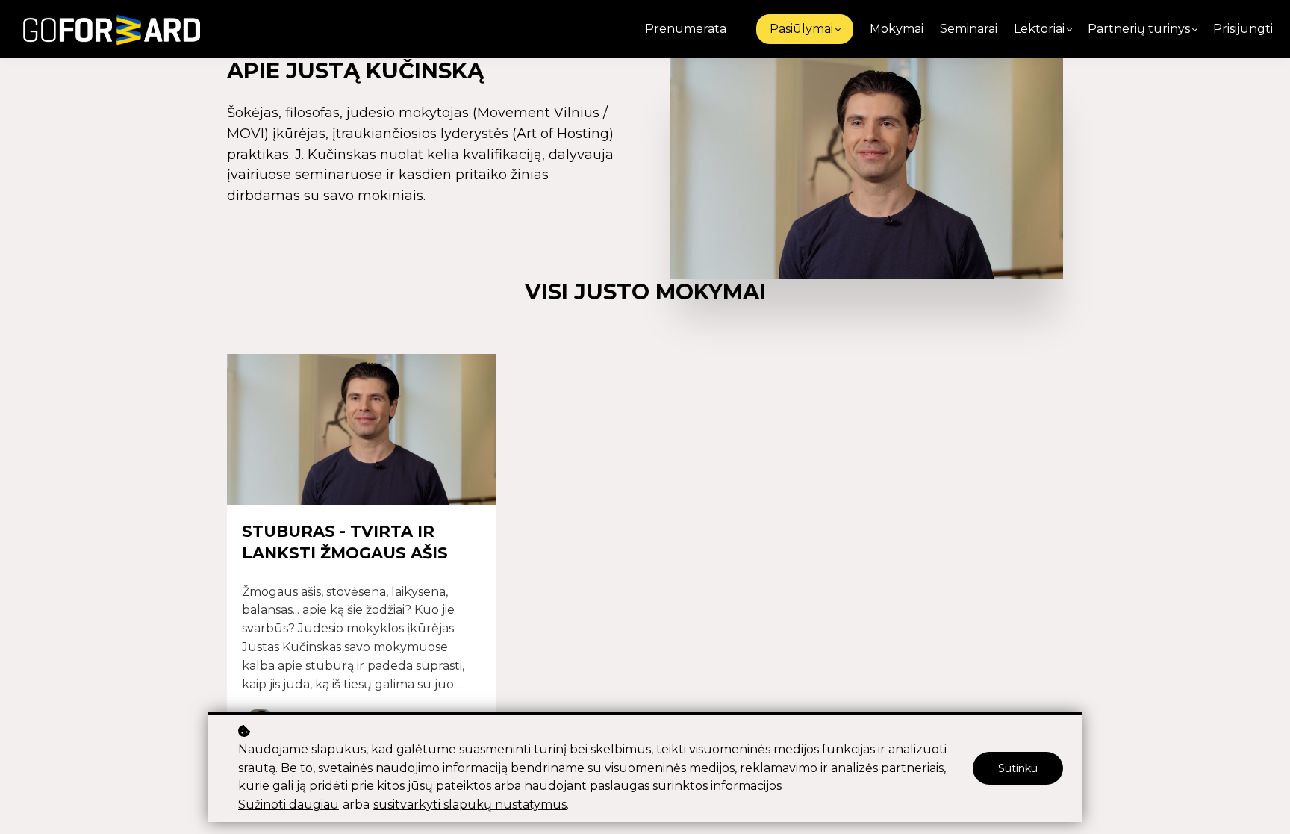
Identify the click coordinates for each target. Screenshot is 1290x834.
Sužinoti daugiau (288, 804)
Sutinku (1018, 768)
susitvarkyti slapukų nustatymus (470, 804)
